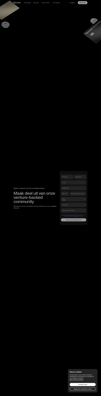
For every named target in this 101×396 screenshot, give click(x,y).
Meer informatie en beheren (76, 379)
